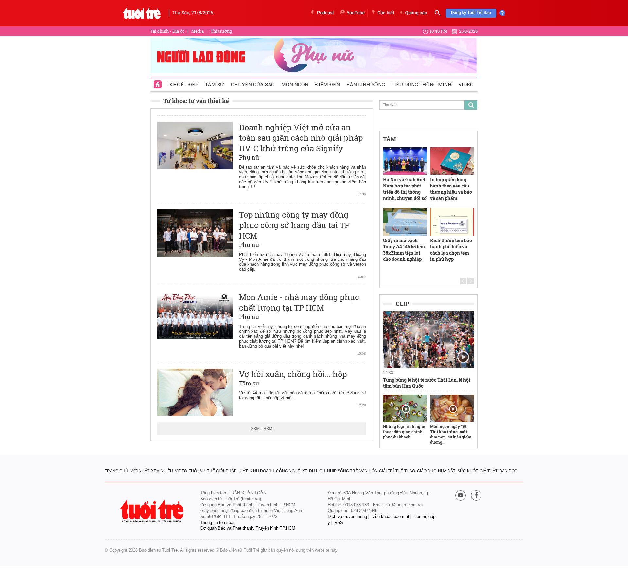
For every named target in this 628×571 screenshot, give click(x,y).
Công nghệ (288, 471)
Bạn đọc (508, 471)
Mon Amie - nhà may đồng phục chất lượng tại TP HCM (299, 302)
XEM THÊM (261, 428)
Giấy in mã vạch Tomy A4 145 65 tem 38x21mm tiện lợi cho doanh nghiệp (404, 249)
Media (197, 31)
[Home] (158, 82)
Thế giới (215, 471)
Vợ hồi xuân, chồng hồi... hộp (293, 374)
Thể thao (405, 471)
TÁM (389, 139)
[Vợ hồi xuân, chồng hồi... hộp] (195, 392)
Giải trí (386, 471)
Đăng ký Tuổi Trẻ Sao (471, 12)
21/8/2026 (468, 31)
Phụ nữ (249, 157)
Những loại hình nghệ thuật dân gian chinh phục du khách (404, 431)
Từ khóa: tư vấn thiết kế (196, 101)
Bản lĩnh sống (365, 84)
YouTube (356, 13)
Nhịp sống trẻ (342, 471)
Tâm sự (214, 84)
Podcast (325, 13)
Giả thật (488, 471)
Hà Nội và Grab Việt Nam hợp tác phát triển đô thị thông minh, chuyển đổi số (405, 188)
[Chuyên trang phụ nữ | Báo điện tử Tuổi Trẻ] (314, 55)
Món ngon (294, 84)
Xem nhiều (162, 471)
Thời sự (197, 471)
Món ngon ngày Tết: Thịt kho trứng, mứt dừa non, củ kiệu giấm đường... (450, 434)
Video (466, 84)
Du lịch (317, 471)
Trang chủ (116, 471)
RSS (338, 522)
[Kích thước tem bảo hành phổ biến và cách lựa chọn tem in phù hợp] (452, 222)
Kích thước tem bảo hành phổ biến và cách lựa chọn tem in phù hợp (451, 249)
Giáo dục (426, 471)
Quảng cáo (416, 13)
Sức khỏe (467, 471)
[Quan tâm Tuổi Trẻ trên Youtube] (460, 496)
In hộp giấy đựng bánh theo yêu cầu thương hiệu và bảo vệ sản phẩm (451, 188)
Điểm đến (327, 84)
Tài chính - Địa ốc (167, 31)
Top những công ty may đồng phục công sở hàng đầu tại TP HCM (294, 225)
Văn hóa (368, 471)
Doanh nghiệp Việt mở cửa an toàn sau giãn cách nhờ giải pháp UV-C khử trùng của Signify (301, 137)
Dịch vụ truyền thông (347, 516)
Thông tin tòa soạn (218, 522)
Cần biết (385, 13)
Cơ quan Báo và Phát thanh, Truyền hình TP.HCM (247, 528)
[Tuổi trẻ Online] (152, 511)
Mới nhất (139, 471)
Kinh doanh (262, 471)
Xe (304, 471)
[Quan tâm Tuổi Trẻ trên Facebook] (476, 496)
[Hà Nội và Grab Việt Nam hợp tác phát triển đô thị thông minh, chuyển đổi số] (405, 161)
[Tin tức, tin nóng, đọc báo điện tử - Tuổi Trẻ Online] (142, 13)
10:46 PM (438, 31)
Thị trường (221, 31)
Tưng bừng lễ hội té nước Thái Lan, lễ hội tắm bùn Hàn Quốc (426, 383)
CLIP (402, 304)
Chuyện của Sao (253, 84)
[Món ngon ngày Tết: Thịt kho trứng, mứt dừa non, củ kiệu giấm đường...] (452, 408)
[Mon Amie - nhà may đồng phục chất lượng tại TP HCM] (195, 315)
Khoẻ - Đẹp (184, 84)
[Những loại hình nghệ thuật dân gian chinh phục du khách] (405, 408)
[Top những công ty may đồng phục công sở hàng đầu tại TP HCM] (195, 233)
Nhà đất (446, 471)
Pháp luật (237, 471)
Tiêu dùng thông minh (422, 84)
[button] (463, 281)
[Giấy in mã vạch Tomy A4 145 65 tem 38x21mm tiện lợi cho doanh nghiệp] (405, 222)
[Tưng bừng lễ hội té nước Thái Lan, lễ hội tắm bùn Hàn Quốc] (428, 339)
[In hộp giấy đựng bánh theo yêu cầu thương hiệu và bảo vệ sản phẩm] (452, 161)
